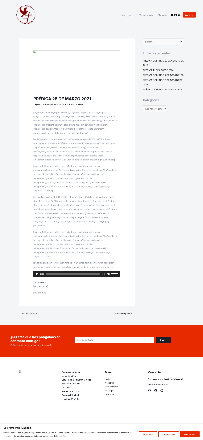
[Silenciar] (108, 273)
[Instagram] (179, 15)
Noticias (57, 104)
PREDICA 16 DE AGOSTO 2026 (158, 70)
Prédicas (66, 104)
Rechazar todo (168, 434)
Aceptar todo (190, 434)
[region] (101, 432)
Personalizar (148, 434)
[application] (154, 15)
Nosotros (132, 15)
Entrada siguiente (124, 313)
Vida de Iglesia (146, 15)
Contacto (109, 394)
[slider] (114, 273)
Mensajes (162, 15)
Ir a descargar (39, 282)
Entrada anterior (28, 313)
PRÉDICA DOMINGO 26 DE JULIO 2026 (163, 89)
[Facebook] (175, 15)
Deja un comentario (42, 104)
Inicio (122, 15)
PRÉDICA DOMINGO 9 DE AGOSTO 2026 (163, 75)
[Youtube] (172, 15)
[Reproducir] (37, 273)
